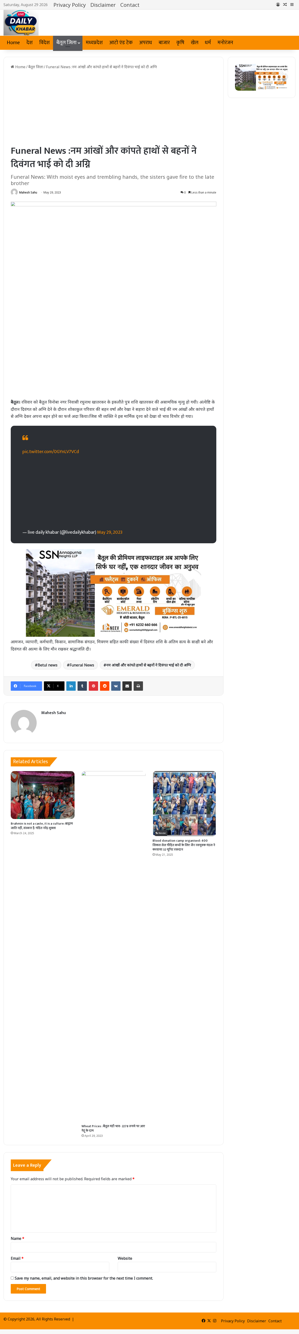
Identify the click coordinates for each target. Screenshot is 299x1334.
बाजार (164, 42)
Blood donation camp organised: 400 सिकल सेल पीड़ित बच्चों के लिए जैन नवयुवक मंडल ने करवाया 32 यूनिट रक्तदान (184, 845)
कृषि (180, 42)
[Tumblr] (82, 686)
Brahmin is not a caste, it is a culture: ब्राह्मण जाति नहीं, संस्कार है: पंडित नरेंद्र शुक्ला (42, 826)
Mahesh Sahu (28, 192)
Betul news (47, 665)
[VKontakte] (116, 686)
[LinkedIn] (71, 686)
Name (17, 1238)
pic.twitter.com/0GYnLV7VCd (50, 452)
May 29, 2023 (109, 532)
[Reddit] (104, 686)
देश (29, 42)
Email (17, 1258)
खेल (194, 42)
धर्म (208, 42)
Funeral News (82, 665)
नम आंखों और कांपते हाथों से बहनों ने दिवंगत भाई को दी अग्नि (148, 665)
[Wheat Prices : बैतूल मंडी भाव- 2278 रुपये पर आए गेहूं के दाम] (113, 946)
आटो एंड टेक (121, 42)
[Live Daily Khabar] (21, 23)
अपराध (145, 42)
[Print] (138, 686)
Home (13, 42)
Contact (129, 4)
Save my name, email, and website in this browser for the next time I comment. (84, 1278)
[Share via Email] (127, 686)
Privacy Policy (69, 4)
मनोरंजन (225, 42)
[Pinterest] (93, 686)
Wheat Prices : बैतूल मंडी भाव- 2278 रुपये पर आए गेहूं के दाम (113, 1128)
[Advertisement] (113, 107)
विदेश (44, 42)
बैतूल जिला (66, 42)
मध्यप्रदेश (94, 42)
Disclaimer (103, 4)
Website (125, 1258)
